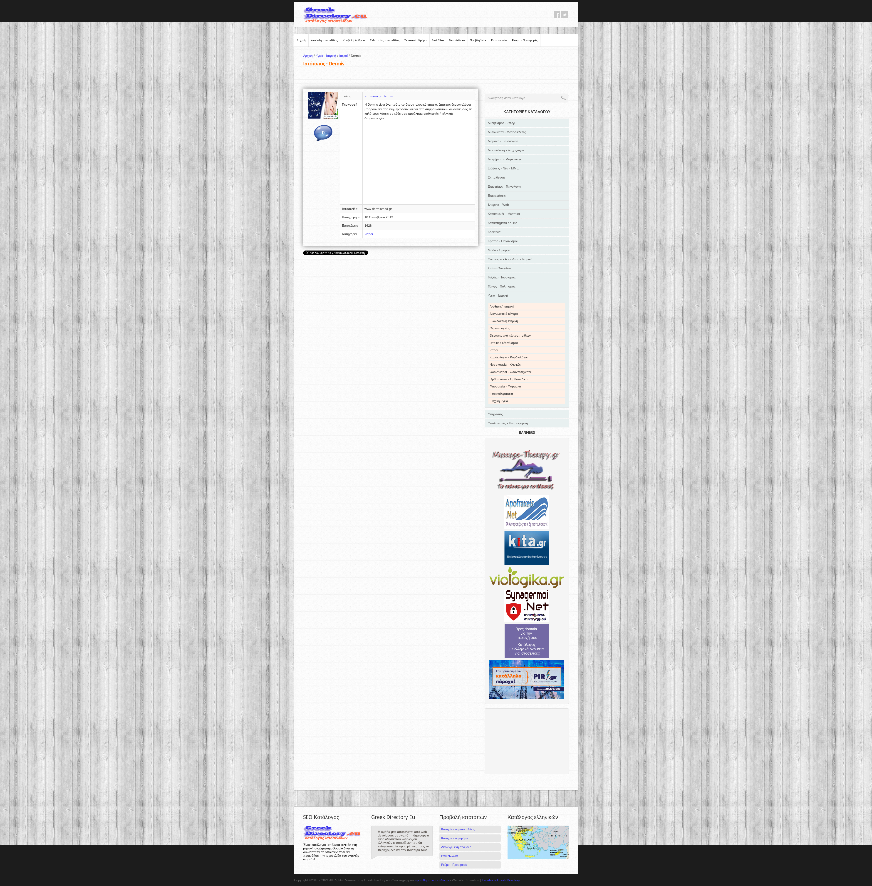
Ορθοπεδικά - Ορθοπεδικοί (509, 379)
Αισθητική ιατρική (502, 306)
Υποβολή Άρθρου (354, 40)
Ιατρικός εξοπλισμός (504, 343)
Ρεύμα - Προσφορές (525, 40)
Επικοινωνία (499, 40)
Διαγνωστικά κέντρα (504, 313)
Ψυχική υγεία (499, 401)
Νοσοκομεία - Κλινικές (505, 364)
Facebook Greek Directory (501, 880)
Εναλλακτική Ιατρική (504, 321)
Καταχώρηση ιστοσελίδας (458, 829)
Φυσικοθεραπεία (501, 393)
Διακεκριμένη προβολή (456, 847)
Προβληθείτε (478, 40)
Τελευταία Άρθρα (415, 40)
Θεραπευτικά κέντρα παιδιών (510, 335)
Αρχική (301, 40)
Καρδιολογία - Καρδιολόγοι (509, 357)
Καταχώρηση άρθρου (455, 838)
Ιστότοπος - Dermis (378, 96)
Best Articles (457, 40)
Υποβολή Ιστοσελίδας (324, 40)
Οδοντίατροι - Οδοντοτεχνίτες (511, 372)
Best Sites (438, 40)
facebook (557, 14)
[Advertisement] (418, 166)
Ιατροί (344, 55)
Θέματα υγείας (500, 328)
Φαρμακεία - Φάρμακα (505, 386)
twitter (564, 14)
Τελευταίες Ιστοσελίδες (384, 40)
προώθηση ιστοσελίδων (432, 880)
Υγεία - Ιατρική (327, 55)
